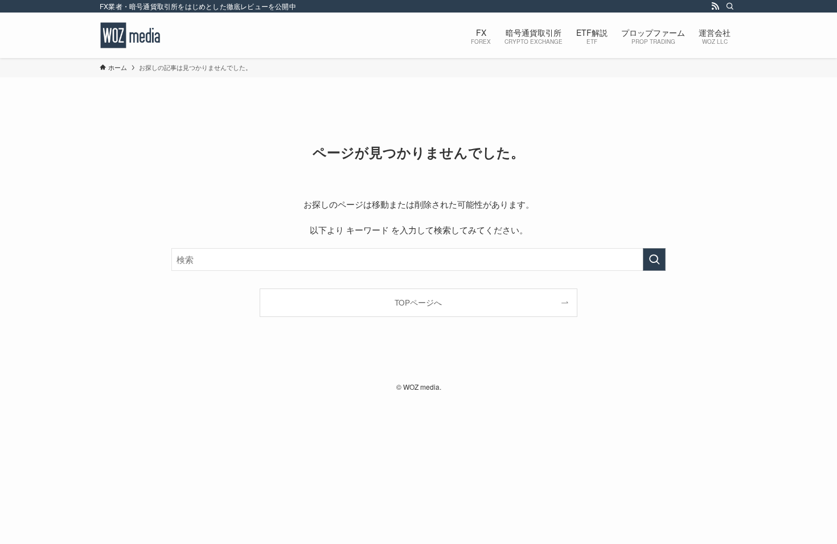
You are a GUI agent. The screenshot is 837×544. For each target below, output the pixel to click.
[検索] (730, 6)
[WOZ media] (131, 35)
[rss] (715, 6)
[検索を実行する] (654, 259)
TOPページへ (418, 302)
